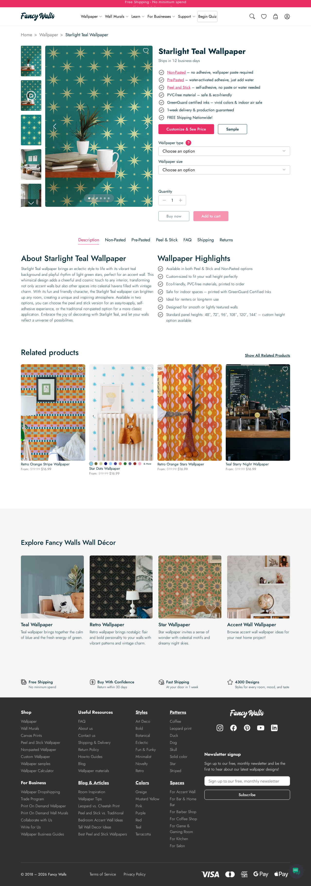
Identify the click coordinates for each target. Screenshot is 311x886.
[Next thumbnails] (31, 203)
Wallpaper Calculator (37, 770)
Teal (138, 827)
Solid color (178, 756)
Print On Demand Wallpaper (43, 806)
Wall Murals (114, 16)
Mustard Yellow (147, 799)
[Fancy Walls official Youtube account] (261, 728)
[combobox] (224, 151)
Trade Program (32, 799)
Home (26, 35)
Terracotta (143, 834)
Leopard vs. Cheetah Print (99, 806)
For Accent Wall (182, 792)
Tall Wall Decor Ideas (94, 827)
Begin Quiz (207, 16)
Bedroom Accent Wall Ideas (100, 820)
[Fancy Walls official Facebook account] (233, 728)
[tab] (88, 240)
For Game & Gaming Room (181, 828)
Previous (55, 126)
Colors (142, 783)
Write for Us (31, 827)
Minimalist (143, 756)
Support (184, 16)
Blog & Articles (93, 783)
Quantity (165, 191)
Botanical (143, 735)
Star (173, 763)
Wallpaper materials (93, 770)
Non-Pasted (176, 72)
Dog (173, 742)
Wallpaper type (174, 143)
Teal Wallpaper (36, 624)
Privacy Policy (135, 874)
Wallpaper (89, 16)
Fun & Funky (146, 749)
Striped (175, 770)
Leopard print (180, 728)
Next (147, 126)
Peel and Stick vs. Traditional (100, 813)
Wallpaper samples (35, 763)
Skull (173, 749)
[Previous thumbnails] (31, 49)
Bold (139, 728)
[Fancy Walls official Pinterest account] (247, 728)
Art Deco (143, 721)
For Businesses (159, 16)
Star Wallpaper (174, 624)
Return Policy (88, 749)
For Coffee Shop (183, 819)
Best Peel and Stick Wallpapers (102, 834)
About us (85, 728)
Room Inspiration (91, 792)
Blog (82, 763)
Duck (174, 735)
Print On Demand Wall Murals (44, 813)
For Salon (177, 846)
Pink (139, 806)
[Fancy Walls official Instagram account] (220, 728)
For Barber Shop (183, 812)
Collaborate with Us (36, 820)
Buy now (173, 216)
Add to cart (210, 216)
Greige (141, 792)
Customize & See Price (186, 129)
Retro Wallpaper (107, 624)
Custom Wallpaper (35, 756)
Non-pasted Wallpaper (38, 749)
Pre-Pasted (175, 80)
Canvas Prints (31, 735)
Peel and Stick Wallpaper (40, 742)
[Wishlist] (264, 16)
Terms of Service (103, 874)
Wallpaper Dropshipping (40, 792)
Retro (140, 770)
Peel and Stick (178, 87)
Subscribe (247, 795)
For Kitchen (179, 839)
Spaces (177, 783)
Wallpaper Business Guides (42, 834)
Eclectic (142, 742)
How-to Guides (90, 756)
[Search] (252, 16)
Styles (141, 712)
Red (139, 820)
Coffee (175, 721)
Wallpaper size (170, 161)
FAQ (82, 721)
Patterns (178, 712)
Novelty (142, 763)
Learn (135, 16)
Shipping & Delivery (94, 742)
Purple (141, 813)
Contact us (86, 735)
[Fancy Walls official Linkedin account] (274, 728)
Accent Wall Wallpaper (251, 624)
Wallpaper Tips (90, 799)
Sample (232, 129)
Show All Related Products (267, 355)
